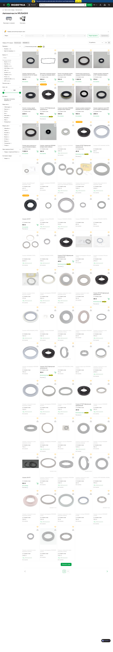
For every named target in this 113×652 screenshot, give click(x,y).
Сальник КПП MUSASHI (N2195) (101, 145)
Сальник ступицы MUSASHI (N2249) (100, 442)
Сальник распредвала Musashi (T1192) (83, 256)
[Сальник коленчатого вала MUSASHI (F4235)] (66, 536)
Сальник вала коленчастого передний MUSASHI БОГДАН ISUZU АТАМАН (83, 74)
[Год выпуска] (55, 35)
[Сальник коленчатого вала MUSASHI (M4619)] (84, 464)
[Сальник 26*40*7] (30, 205)
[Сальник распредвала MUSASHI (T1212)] (48, 500)
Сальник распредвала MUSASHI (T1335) (48, 294)
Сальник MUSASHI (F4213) (46, 255)
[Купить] (37, 79)
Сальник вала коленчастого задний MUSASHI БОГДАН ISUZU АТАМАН (29, 146)
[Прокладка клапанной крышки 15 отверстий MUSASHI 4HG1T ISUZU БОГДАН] (48, 60)
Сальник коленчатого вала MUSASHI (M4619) (82, 478)
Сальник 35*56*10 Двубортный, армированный (65, 256)
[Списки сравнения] (104, 4)
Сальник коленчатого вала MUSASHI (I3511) (64, 294)
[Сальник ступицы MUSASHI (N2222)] (48, 317)
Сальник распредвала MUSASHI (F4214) (30, 367)
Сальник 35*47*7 (26, 477)
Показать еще (5, 83)
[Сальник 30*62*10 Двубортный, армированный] (101, 279)
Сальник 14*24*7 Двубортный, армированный (47, 367)
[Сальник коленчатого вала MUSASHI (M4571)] (101, 317)
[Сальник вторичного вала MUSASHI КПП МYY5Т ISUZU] (30, 60)
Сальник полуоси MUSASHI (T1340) (100, 515)
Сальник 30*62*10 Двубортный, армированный (101, 294)
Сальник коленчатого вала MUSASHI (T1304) (64, 331)
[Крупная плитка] (106, 42)
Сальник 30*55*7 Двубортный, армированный (83, 146)
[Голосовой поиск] (84, 4)
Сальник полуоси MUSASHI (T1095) (100, 405)
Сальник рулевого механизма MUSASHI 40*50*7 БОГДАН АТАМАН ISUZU (83, 109)
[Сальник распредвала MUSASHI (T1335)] (48, 279)
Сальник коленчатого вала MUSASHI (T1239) (29, 442)
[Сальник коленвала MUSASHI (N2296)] (66, 131)
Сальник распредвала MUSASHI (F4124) (48, 551)
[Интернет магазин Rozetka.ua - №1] (16, 4)
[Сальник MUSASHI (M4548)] (66, 205)
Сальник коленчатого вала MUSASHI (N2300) (29, 551)
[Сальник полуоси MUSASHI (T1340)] (101, 500)
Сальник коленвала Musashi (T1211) (100, 256)
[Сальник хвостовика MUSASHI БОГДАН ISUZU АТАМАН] (66, 94)
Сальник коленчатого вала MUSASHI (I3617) (82, 294)
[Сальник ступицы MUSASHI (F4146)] (66, 390)
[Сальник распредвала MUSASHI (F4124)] (48, 536)
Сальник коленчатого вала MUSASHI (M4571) (100, 331)
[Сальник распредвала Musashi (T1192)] (84, 241)
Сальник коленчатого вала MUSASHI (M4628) (82, 442)
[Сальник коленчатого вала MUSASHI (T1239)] (30, 427)
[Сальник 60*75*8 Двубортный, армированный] (48, 94)
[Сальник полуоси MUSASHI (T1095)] (101, 390)
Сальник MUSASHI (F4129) (82, 219)
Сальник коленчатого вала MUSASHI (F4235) (64, 551)
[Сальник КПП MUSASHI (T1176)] (66, 352)
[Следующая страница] (107, 571)
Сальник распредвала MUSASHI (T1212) (48, 515)
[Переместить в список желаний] (37, 50)
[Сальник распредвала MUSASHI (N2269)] (48, 390)
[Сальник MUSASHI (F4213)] (48, 241)
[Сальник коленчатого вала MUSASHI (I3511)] (66, 279)
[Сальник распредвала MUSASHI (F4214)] (30, 352)
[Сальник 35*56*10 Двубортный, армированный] (66, 241)
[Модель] (76, 35)
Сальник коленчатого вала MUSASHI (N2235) (100, 367)
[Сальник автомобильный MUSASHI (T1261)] (30, 169)
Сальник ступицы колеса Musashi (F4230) (28, 294)
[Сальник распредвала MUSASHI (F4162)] (84, 317)
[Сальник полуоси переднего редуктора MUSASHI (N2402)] (66, 169)
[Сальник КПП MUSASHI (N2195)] (101, 131)
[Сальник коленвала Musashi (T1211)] (101, 241)
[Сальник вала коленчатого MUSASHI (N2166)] (84, 169)
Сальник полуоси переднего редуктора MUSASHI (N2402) (65, 184)
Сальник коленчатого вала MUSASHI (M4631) (64, 515)
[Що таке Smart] (44, 46)
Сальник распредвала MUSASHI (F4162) (84, 331)
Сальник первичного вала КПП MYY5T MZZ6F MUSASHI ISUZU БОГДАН (101, 109)
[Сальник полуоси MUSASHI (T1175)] (66, 427)
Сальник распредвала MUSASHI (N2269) (48, 405)
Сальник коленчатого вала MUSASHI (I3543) (46, 478)
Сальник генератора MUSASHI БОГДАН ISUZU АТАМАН (47, 146)
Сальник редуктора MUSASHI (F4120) (83, 367)
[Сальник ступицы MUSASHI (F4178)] (84, 500)
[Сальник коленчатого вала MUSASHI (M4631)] (66, 500)
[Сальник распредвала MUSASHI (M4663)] (48, 427)
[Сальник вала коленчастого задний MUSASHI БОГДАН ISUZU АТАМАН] (30, 131)
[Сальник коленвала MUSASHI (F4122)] (48, 169)
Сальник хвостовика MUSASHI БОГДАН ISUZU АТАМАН (65, 109)
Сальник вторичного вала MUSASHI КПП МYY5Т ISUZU (29, 74)
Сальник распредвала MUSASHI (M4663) (48, 442)
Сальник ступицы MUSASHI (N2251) (47, 220)
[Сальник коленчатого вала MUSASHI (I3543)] (48, 464)
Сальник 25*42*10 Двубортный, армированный (83, 405)
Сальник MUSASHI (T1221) (28, 255)
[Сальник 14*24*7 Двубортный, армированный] (48, 352)
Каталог (33, 5)
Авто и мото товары (9, 9)
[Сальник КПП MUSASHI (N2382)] (101, 464)
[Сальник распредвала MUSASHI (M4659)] (66, 464)
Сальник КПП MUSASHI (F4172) (30, 330)
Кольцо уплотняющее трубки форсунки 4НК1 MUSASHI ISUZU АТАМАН (65, 74)
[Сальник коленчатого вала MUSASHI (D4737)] (30, 500)
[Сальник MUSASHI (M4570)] (101, 205)
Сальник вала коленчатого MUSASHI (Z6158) (100, 184)
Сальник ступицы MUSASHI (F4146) (65, 405)
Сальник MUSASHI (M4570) (100, 219)
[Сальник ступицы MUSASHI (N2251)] (48, 205)
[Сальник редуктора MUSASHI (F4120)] (84, 352)
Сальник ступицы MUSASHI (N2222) (47, 331)
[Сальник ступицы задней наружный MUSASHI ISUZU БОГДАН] (30, 94)
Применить (104, 35)
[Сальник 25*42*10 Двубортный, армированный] (84, 390)
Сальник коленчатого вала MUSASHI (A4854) (29, 405)
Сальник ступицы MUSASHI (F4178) (82, 515)
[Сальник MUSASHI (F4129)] (84, 205)
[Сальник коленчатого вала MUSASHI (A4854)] (30, 390)
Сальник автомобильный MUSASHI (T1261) (28, 184)
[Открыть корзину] (109, 4)
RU (94, 4)
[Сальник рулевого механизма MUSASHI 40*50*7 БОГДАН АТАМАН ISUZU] (84, 94)
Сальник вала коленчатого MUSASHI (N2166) (82, 184)
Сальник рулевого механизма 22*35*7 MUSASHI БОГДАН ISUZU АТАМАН (100, 74)
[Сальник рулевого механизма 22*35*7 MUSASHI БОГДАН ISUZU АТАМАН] (101, 60)
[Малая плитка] (108, 42)
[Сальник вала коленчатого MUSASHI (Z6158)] (101, 169)
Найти (89, 5)
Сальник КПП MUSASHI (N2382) (101, 477)
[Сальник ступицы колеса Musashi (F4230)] (30, 279)
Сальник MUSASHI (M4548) (65, 219)
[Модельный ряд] (34, 35)
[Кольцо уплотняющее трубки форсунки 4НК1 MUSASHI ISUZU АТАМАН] (66, 60)
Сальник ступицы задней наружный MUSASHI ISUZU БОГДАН (29, 109)
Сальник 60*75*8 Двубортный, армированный (47, 109)
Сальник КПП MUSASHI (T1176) (65, 366)
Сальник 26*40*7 (26, 219)
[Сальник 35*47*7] (30, 464)
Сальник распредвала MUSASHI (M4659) (66, 478)
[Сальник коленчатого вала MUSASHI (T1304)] (66, 317)
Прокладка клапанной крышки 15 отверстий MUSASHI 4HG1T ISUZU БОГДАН (48, 74)
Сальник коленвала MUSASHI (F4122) (47, 184)
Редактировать (93, 35)
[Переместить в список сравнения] (37, 53)
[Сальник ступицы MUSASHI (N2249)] (101, 427)
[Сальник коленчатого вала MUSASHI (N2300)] (30, 536)
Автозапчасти (18, 9)
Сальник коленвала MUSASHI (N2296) (65, 146)
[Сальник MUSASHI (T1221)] (30, 241)
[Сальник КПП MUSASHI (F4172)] (30, 317)
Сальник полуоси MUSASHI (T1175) (65, 442)
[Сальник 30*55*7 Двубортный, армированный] (84, 131)
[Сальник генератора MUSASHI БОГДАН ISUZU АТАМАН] (48, 131)
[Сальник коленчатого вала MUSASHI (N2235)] (101, 352)
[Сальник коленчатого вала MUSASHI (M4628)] (84, 427)
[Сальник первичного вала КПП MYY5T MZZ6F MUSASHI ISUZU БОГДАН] (101, 94)
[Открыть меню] (4, 4)
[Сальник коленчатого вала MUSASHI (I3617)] (84, 279)
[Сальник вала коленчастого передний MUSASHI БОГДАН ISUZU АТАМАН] (84, 60)
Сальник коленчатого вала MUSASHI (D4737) (29, 515)
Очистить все (17, 42)
